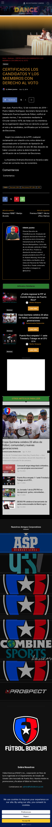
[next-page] (8, 513)
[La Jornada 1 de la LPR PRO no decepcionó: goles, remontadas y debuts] (9, 492)
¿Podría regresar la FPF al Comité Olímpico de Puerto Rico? (33, 297)
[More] (31, 99)
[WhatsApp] (22, 199)
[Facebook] (5, 199)
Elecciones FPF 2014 (28, 187)
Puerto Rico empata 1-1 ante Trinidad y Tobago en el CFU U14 (33, 338)
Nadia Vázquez (35, 302)
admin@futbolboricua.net (33, 787)
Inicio (4, 58)
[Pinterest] (16, 199)
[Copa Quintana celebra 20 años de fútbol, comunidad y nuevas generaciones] (10, 318)
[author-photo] (27, 302)
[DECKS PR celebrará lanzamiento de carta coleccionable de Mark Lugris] (9, 504)
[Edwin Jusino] (4, 89)
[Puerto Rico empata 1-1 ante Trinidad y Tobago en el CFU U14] (10, 339)
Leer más (33, 308)
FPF (39, 187)
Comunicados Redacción (35, 323)
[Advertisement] (26, 375)
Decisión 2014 (14, 187)
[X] (10, 199)
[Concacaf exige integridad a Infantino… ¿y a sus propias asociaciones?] (9, 468)
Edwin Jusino (12, 89)
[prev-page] (4, 513)
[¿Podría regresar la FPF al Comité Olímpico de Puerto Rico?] (10, 297)
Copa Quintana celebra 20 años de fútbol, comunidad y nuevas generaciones (33, 318)
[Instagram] (24, 275)
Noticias (11, 58)
